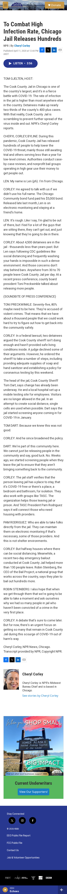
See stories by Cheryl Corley (40, 696)
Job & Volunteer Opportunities (23, 857)
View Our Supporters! (33, 792)
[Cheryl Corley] (11, 679)
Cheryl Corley (22, 45)
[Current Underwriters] (33, 746)
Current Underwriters (33, 783)
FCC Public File (14, 843)
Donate (56, 5)
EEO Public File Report (18, 835)
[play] (5, 889)
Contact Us (13, 850)
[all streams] (62, 889)
